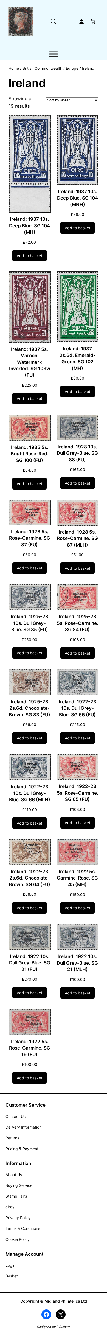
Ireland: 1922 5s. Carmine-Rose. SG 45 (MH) (77, 878)
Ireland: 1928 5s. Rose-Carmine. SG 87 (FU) (29, 538)
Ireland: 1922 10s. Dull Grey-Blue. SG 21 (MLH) (77, 963)
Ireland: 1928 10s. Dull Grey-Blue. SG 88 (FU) (77, 453)
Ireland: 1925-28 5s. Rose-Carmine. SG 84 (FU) (77, 623)
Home (14, 68)
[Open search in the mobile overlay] (53, 21)
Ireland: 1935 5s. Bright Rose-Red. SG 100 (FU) (30, 454)
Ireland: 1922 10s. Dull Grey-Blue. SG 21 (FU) (29, 963)
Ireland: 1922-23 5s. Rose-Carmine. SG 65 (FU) (77, 793)
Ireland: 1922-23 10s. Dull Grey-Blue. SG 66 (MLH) (29, 793)
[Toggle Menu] (53, 54)
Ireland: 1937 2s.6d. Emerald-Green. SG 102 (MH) (77, 358)
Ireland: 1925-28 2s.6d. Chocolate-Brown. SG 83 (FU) (29, 708)
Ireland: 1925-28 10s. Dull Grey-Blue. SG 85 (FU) (29, 623)
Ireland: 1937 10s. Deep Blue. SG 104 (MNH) (77, 198)
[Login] (81, 21)
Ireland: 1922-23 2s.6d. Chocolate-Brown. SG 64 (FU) (29, 878)
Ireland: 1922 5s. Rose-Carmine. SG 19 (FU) (29, 1048)
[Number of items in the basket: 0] (93, 21)
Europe (72, 68)
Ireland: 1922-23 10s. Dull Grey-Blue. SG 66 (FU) (77, 708)
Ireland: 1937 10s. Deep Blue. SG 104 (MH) (29, 225)
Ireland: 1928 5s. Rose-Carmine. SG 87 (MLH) (77, 538)
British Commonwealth (42, 68)
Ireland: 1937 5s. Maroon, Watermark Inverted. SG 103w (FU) (29, 362)
